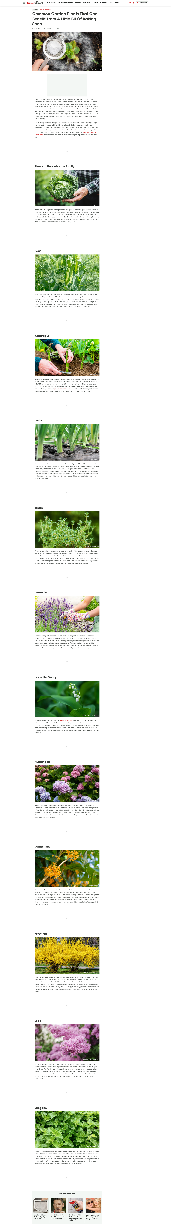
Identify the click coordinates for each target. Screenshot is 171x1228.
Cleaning (86, 3)
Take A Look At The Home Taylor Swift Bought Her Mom (92, 1217)
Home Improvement (65, 3)
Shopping (103, 3)
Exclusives (51, 3)
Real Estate (114, 3)
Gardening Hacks (45, 10)
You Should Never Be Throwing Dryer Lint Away (40, 1217)
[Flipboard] (130, 3)
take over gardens (66, 720)
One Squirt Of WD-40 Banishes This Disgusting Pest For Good (75, 1217)
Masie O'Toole (38, 29)
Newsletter (143, 3)
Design (95, 3)
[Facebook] (127, 3)
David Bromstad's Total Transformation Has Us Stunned (58, 1217)
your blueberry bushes (62, 389)
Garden (78, 3)
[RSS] (133, 3)
